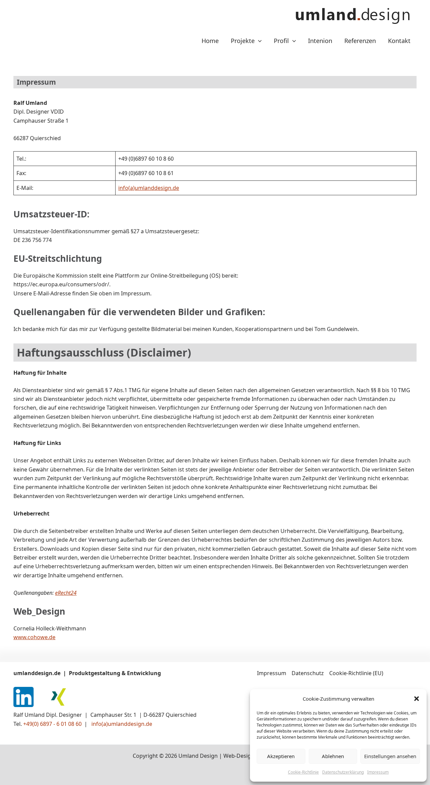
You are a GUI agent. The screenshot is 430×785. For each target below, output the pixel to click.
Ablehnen (333, 756)
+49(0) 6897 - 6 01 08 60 (53, 724)
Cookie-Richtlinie (303, 772)
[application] (258, 41)
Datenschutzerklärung (343, 772)
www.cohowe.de (34, 637)
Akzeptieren (281, 756)
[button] (416, 698)
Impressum (378, 772)
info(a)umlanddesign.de (148, 188)
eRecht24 (66, 592)
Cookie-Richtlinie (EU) (356, 673)
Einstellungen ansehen (390, 756)
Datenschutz (308, 673)
